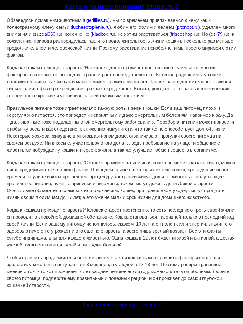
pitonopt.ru (187, 27)
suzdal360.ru (47, 34)
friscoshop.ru (184, 34)
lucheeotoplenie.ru (90, 27)
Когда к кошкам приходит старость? (121, 6)
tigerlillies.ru (96, 20)
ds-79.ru (219, 34)
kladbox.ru (103, 34)
